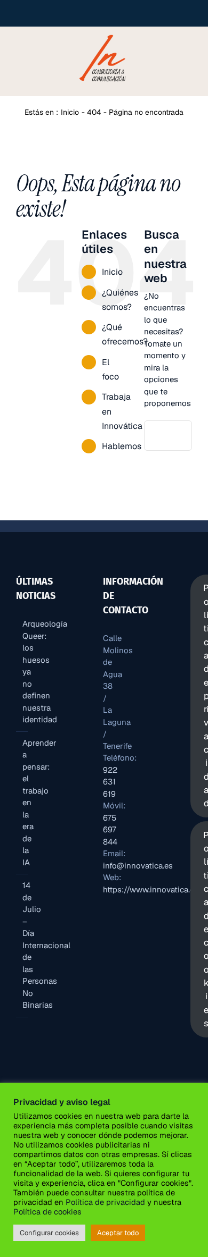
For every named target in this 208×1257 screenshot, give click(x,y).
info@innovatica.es (138, 866)
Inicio (112, 271)
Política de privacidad (105, 1202)
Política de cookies (47, 1212)
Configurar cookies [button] (49, 1232)
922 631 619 (110, 782)
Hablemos (121, 446)
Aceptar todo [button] (118, 1232)
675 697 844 (110, 830)
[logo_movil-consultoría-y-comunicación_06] (104, 34)
